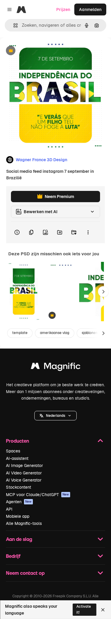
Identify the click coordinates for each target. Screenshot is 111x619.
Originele (39, 51)
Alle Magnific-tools (24, 523)
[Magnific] (56, 367)
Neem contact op (25, 573)
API (9, 509)
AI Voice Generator (23, 480)
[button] (55, 415)
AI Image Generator (24, 465)
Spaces (13, 451)
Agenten (19, 501)
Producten (17, 441)
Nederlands (55, 415)
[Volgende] (103, 291)
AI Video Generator (24, 473)
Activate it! (83, 609)
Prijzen (63, 9)
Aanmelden (90, 9)
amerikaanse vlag (54, 332)
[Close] (103, 609)
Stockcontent (18, 487)
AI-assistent (17, 458)
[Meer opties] (88, 232)
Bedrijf (13, 556)
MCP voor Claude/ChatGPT (37, 494)
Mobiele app (17, 516)
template (20, 332)
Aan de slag (19, 539)
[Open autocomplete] (13, 25)
